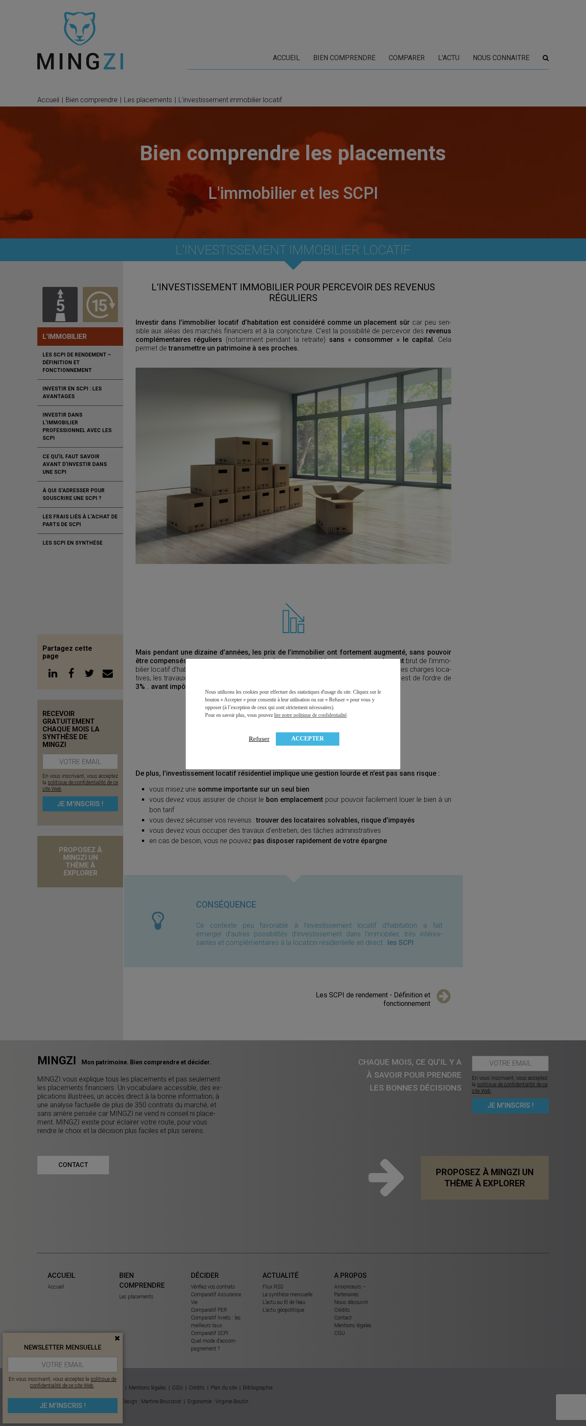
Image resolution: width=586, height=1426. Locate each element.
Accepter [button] (307, 738)
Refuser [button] (259, 738)
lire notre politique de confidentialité (310, 715)
